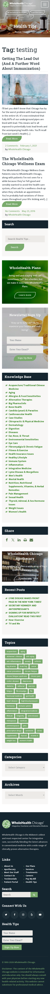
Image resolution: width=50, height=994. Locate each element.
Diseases (13, 432)
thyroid (24, 735)
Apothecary (24, 578)
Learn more (25, 295)
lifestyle (10, 715)
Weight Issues (16, 508)
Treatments (31, 872)
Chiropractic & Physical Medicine (26, 422)
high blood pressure (29, 700)
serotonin (29, 730)
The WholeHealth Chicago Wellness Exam (23, 161)
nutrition (23, 720)
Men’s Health (16, 476)
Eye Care (13, 443)
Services (30, 869)
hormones (11, 705)
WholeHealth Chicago (19, 149)
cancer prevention (14, 671)
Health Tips (31, 882)
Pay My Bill (31, 879)
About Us (8, 866)
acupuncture (12, 651)
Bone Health (15, 407)
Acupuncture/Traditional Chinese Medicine (27, 387)
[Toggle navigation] (45, 4)
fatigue (9, 691)
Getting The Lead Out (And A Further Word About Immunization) (21, 63)
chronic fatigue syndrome (17, 676)
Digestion (14, 429)
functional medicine (14, 696)
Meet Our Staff (11, 872)
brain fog (23, 666)
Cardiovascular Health (20, 414)
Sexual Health (16, 497)
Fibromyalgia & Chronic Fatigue (26, 447)
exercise (31, 686)
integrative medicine (29, 710)
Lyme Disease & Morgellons (24, 472)
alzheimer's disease (14, 656)
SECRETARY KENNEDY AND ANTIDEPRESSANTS (22, 607)
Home (18, 32)
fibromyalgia (21, 691)
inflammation (12, 710)
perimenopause (13, 725)
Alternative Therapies (20, 400)
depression (27, 681)
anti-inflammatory (14, 661)
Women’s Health (17, 512)
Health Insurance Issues (21, 454)
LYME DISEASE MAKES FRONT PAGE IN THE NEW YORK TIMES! (25, 600)
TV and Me (14, 624)
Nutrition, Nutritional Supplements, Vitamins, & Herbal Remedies (26, 486)
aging (23, 651)
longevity (20, 715)
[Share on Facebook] (8, 540)
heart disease (12, 700)
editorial (21, 686)
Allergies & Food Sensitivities (25, 396)
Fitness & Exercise (18, 450)
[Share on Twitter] (14, 540)
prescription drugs (14, 730)
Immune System (17, 461)
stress (39, 730)
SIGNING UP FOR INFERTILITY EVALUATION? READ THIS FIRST (25, 614)
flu (31, 691)
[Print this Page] (26, 540)
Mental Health (16, 479)
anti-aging (30, 656)
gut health (30, 696)
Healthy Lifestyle (18, 458)
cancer (33, 666)
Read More (12, 138)
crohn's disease (13, 681)
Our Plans (30, 866)
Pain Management (18, 494)
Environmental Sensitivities (24, 440)
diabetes (10, 686)
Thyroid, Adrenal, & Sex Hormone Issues (27, 503)
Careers (29, 875)
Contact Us (9, 875)
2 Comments (11, 146)
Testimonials (10, 879)
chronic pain (35, 676)
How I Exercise (16, 620)
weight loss (11, 740)
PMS (25, 725)
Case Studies (15, 418)
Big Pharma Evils (17, 403)
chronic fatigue (31, 671)
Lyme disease (33, 715)
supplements (12, 735)
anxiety (28, 661)
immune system (25, 705)
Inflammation (16, 465)
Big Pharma (11, 666)
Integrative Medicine (20, 468)
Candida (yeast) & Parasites (23, 411)
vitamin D (34, 735)
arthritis (38, 661)
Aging (12, 393)
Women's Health (26, 740)
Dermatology (16, 425)
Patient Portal (11, 882)
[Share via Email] (33, 540)
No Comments (12, 211)
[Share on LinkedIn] (20, 540)
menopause (11, 720)
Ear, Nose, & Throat (19, 436)
